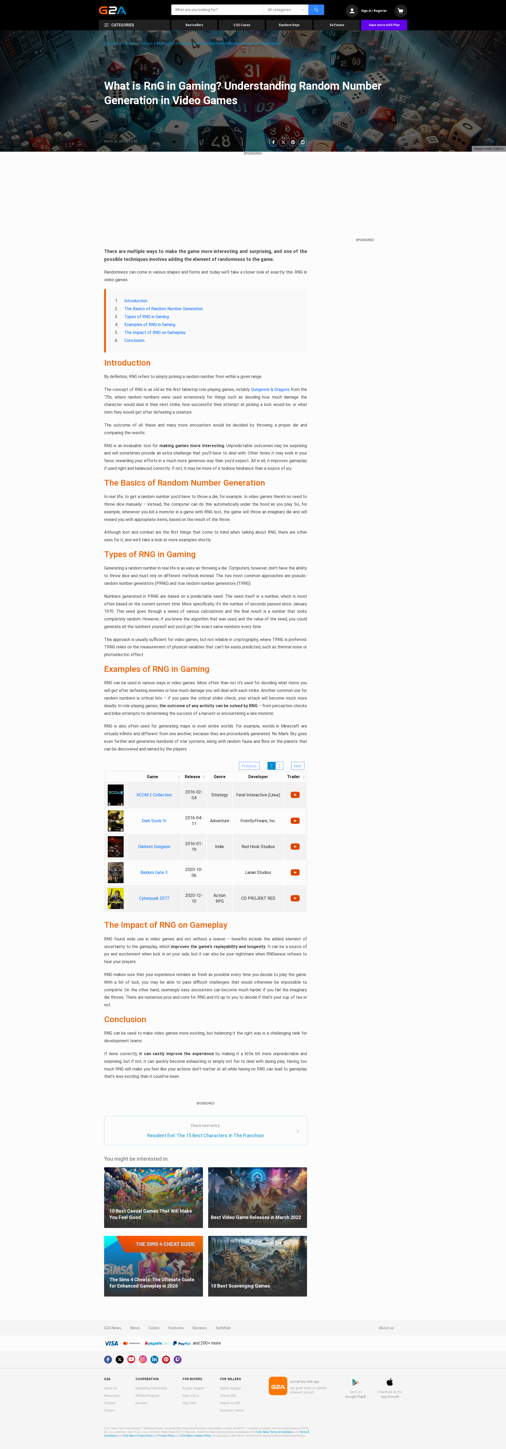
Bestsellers (194, 25)
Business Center (232, 1410)
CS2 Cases (241, 25)
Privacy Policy (166, 1435)
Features (146, 43)
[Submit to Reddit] (302, 142)
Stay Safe (189, 1403)
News (135, 1328)
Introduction (135, 300)
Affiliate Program (147, 1396)
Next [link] (297, 766)
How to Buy (191, 1396)
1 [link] (271, 766)
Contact (109, 1403)
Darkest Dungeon (154, 846)
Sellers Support (230, 1388)
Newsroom (112, 1396)
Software (336, 25)
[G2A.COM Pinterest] (166, 1360)
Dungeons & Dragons (270, 389)
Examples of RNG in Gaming (149, 324)
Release (192, 776)
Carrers (109, 1410)
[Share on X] (283, 142)
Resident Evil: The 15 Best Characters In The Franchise (205, 1135)
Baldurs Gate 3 (154, 872)
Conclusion (134, 340)
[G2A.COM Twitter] (120, 1360)
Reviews (200, 1328)
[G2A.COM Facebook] (108, 1360)
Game (152, 776)
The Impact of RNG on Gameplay (155, 332)
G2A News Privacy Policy (138, 1435)
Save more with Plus (384, 25)
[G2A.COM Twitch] (178, 1360)
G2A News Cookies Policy (195, 1435)
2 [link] (279, 766)
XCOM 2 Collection (154, 794)
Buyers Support (193, 1388)
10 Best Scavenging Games (240, 1286)
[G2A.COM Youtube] (131, 1359)
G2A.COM (111, 43)
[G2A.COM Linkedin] (154, 1360)
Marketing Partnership (151, 1388)
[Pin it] (293, 142)
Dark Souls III (154, 820)
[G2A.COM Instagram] (143, 1359)
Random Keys (289, 25)
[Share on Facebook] (273, 142)
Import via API (230, 1403)
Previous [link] (249, 766)
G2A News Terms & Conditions (275, 1432)
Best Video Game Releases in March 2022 (256, 1217)
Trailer (293, 776)
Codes (154, 1328)
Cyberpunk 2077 (154, 898)
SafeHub (223, 1328)
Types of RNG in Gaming (146, 316)
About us (386, 1328)
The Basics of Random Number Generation (163, 308)
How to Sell (228, 1396)
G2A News (129, 43)
